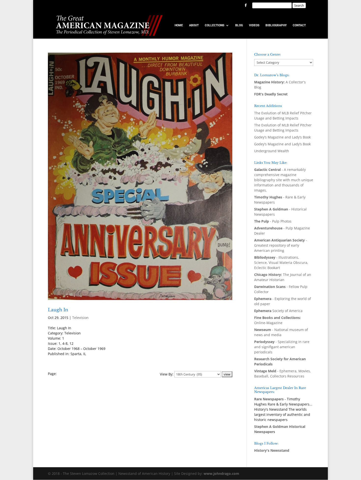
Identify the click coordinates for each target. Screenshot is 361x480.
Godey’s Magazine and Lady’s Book (282, 137)
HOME (179, 25)
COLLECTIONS (214, 25)
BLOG (239, 25)
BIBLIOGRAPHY (276, 25)
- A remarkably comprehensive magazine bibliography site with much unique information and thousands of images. (283, 180)
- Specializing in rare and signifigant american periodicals (281, 346)
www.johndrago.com (221, 473)
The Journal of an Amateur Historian (282, 277)
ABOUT (194, 25)
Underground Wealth (271, 151)
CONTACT (299, 25)
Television (80, 317)
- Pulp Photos (273, 221)
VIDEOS (254, 25)
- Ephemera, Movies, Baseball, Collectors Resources (282, 373)
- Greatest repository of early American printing (280, 245)
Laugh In (58, 310)
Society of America (278, 310)
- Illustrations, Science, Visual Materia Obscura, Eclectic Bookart (281, 262)
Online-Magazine (277, 320)
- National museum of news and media (281, 332)
